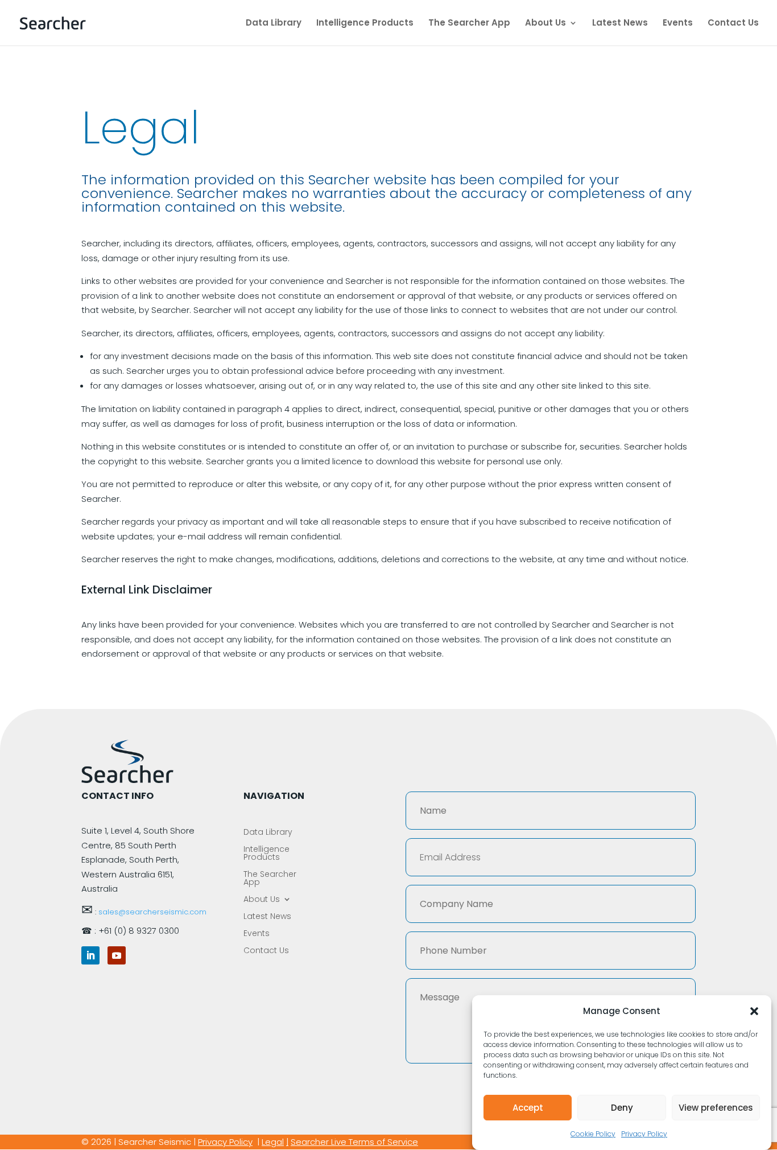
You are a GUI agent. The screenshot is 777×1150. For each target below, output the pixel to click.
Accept (528, 1108)
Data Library (273, 23)
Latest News (620, 23)
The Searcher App (469, 23)
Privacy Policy (644, 1134)
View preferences (716, 1108)
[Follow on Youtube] (117, 955)
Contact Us (733, 23)
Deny (622, 1108)
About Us (545, 23)
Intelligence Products (365, 23)
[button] (754, 1011)
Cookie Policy (593, 1134)
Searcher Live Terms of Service (354, 1142)
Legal (273, 1142)
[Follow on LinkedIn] (90, 955)
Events (678, 23)
